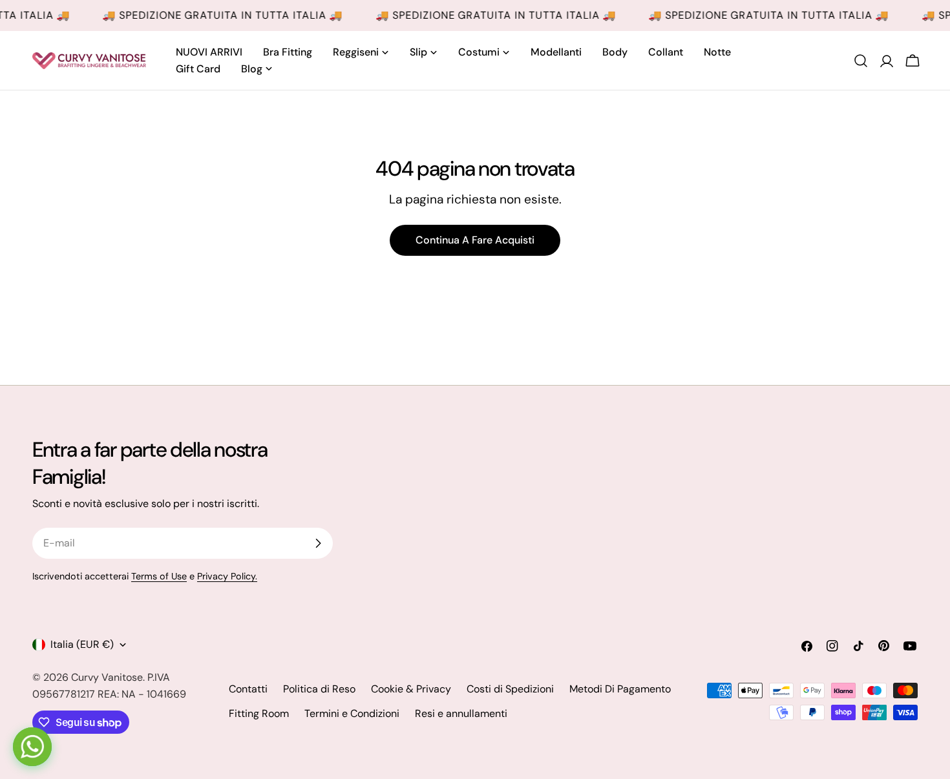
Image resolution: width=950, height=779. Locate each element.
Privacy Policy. (227, 576)
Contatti (248, 689)
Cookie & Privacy (411, 689)
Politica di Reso (319, 689)
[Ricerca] (861, 61)
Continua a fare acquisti (475, 240)
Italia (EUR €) (82, 644)
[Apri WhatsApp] (32, 746)
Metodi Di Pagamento (620, 689)
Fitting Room (259, 713)
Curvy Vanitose (107, 677)
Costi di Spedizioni (510, 689)
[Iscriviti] (318, 543)
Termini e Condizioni (351, 713)
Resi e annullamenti (461, 713)
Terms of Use (159, 576)
